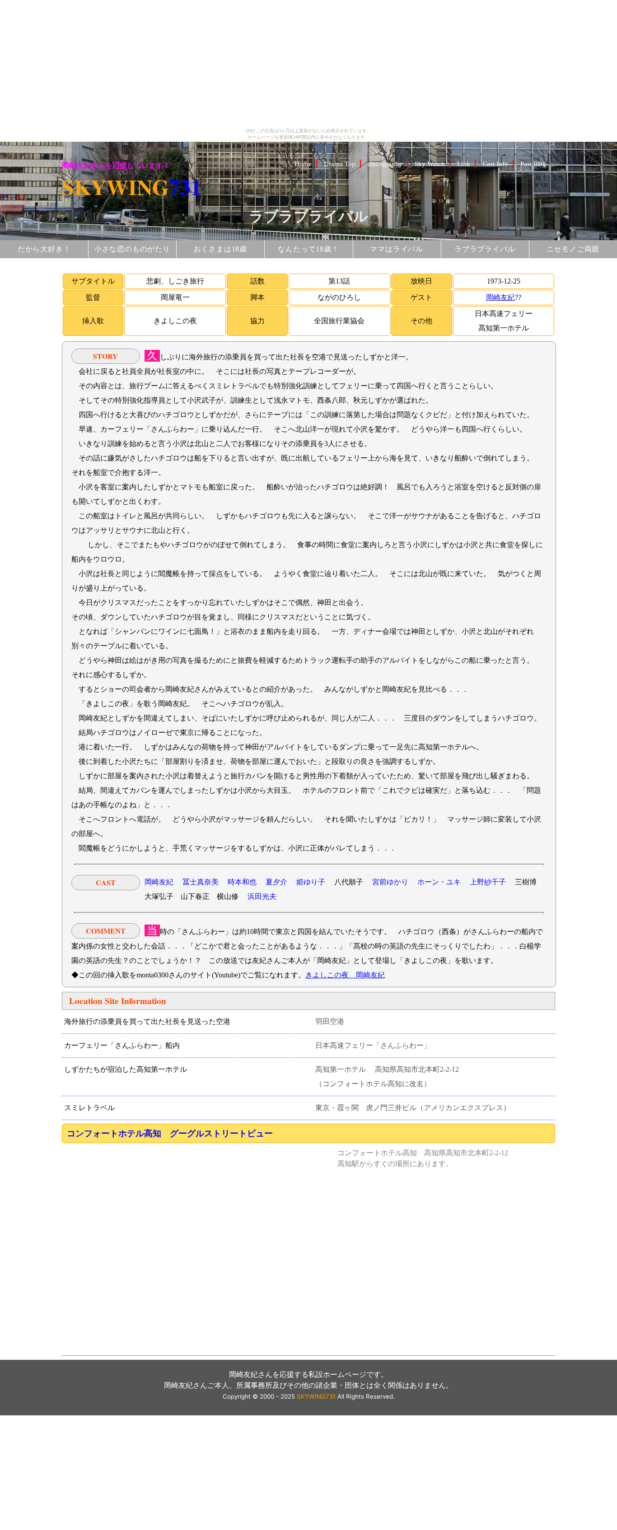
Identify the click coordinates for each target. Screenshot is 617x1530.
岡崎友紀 (500, 297)
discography (385, 163)
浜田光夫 (262, 896)
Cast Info (495, 163)
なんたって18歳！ (308, 249)
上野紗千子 (488, 882)
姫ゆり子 (310, 882)
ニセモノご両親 (573, 249)
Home (303, 163)
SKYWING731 (316, 1396)
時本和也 (242, 882)
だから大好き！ (44, 249)
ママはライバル (396, 249)
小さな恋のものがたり (132, 249)
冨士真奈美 (200, 882)
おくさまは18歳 (220, 249)
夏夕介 (276, 882)
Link (463, 163)
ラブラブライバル (484, 249)
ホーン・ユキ (439, 882)
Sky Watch (430, 163)
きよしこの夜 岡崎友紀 (345, 975)
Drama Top (339, 163)
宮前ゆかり (390, 882)
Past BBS (533, 163)
